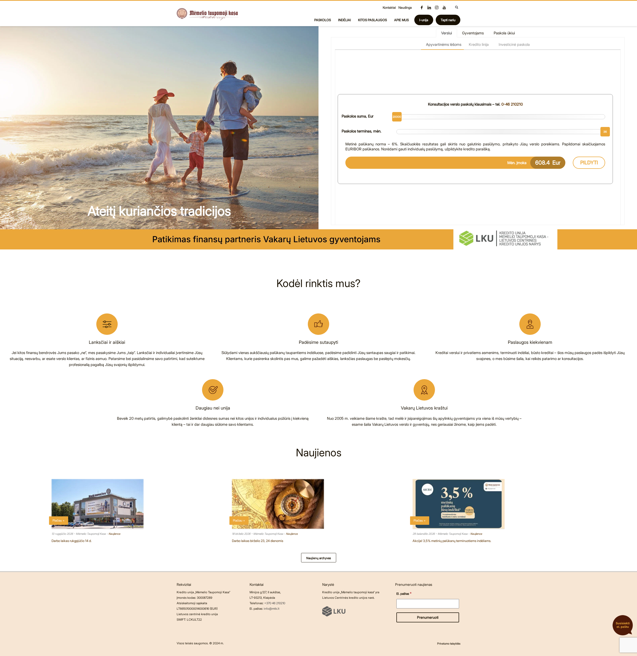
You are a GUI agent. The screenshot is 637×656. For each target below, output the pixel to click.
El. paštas (404, 593)
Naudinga (405, 7)
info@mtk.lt (271, 608)
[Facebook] (421, 7)
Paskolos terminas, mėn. (361, 131)
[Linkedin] (429, 7)
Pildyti (589, 163)
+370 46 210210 (274, 603)
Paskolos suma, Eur (357, 116)
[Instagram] (436, 7)
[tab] (446, 33)
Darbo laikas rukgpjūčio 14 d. (72, 541)
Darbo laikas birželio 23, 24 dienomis (257, 541)
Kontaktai (389, 7)
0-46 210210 (512, 104)
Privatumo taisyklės (448, 643)
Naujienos (114, 534)
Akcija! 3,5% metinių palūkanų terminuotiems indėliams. (452, 541)
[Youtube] (444, 7)
